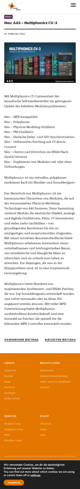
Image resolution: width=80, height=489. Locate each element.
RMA (7, 435)
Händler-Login (13, 440)
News (8, 16)
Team (43, 429)
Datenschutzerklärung (54, 376)
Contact (45, 387)
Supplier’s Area (13, 429)
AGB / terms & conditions (55, 382)
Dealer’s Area (12, 424)
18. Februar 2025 (14, 33)
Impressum (47, 370)
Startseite (10, 370)
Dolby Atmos (12, 398)
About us (45, 424)
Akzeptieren (14, 482)
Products (9, 387)
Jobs (43, 435)
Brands (8, 376)
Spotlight (10, 393)
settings (35, 475)
